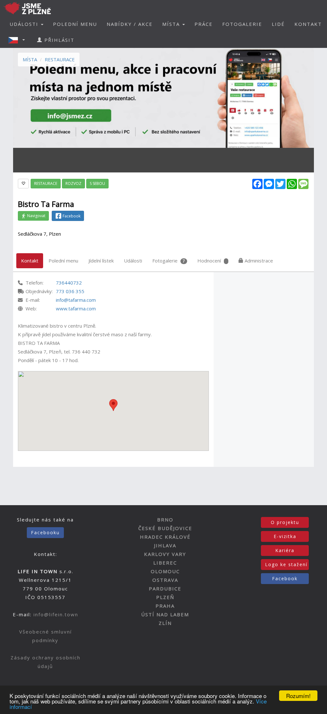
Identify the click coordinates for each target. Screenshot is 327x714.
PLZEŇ (165, 597)
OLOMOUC (165, 571)
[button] (18, 40)
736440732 (69, 282)
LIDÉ (278, 24)
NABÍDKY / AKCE (130, 24)
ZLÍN (165, 623)
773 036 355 (70, 291)
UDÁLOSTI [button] (25, 24)
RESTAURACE (60, 59)
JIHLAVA (165, 545)
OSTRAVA (165, 580)
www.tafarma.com (76, 308)
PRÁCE (203, 24)
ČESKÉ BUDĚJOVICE (165, 528)
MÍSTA (30, 59)
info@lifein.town (56, 614)
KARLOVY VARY (165, 554)
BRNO (165, 519)
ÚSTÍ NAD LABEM (165, 614)
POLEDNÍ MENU (75, 24)
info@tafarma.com (76, 300)
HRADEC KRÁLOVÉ (165, 537)
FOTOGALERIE (242, 24)
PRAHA (165, 606)
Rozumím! (298, 696)
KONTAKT (308, 24)
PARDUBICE (165, 588)
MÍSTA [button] (172, 24)
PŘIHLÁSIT (58, 40)
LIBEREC (165, 562)
